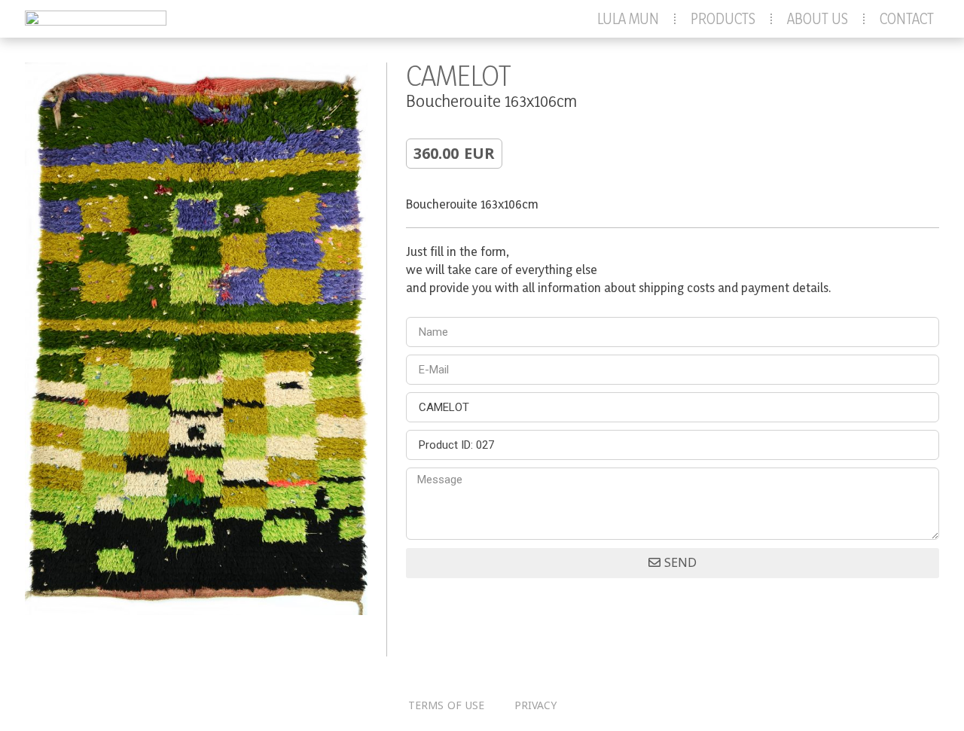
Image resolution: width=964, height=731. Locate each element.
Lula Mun (628, 19)
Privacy (535, 706)
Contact (907, 19)
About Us (817, 19)
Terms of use (446, 706)
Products (723, 19)
